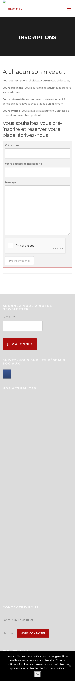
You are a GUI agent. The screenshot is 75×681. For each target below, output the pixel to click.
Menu (68, 8)
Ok (37, 674)
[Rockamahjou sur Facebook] (7, 374)
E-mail (9, 317)
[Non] (70, 666)
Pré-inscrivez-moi (19, 260)
